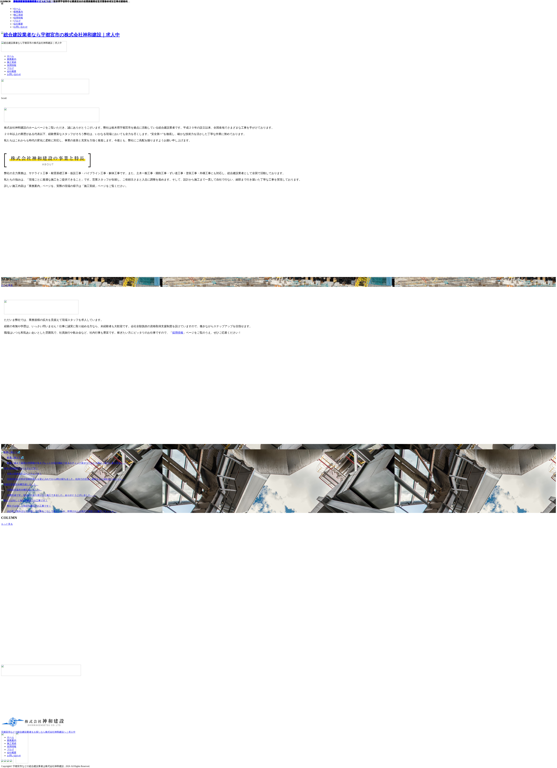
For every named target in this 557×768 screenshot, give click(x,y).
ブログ (17, 21)
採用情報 (18, 18)
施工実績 (18, 14)
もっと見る (7, 285)
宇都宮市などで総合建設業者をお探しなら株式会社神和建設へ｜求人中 (38, 732)
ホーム (17, 8)
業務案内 (18, 11)
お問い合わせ (21, 27)
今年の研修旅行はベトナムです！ (30, 1)
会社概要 (18, 24)
